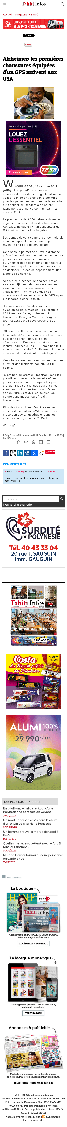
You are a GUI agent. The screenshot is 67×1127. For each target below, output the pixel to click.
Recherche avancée (17, 504)
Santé (34, 14)
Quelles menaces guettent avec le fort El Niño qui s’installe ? (32, 845)
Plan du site (33, 1117)
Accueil (7, 14)
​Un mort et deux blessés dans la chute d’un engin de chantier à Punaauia (30, 821)
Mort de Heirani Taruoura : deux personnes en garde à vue (33, 856)
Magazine (21, 14)
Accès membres (15, 1117)
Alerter (51, 471)
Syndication (53, 1117)
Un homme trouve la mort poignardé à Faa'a (30, 833)
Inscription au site (33, 1120)
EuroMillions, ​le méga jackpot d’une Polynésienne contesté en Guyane (28, 810)
